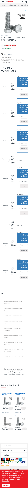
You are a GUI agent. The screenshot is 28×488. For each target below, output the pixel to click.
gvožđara (14, 372)
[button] (25, 11)
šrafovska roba (11, 374)
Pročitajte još (5, 87)
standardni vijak (20, 374)
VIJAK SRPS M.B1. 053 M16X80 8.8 (13, 206)
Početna (3, 5)
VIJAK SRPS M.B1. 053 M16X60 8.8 (13, 160)
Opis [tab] (2, 293)
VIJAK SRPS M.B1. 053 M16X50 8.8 (13, 141)
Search (19, 1)
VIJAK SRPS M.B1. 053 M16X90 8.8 (13, 225)
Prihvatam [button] (5, 485)
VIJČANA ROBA (12, 5)
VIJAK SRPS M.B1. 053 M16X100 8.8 (13, 243)
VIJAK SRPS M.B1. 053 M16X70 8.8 (13, 179)
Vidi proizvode (10, 408)
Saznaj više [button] (5, 481)
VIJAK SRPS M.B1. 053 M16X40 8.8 (13, 114)
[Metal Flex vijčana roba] (9, 45)
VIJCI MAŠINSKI (4, 35)
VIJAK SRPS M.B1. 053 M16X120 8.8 (13, 270)
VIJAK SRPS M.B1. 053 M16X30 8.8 (13, 87)
